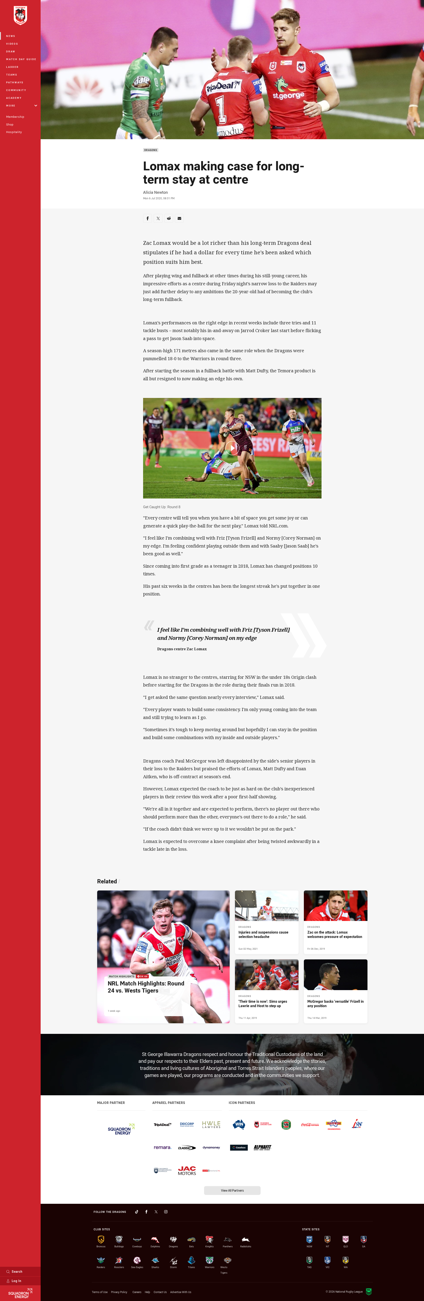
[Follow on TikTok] (136, 1212)
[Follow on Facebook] (146, 1212)
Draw (10, 51)
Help (147, 1292)
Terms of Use (100, 1292)
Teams (11, 74)
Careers (136, 1292)
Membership (15, 117)
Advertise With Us (180, 1292)
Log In (16, 1281)
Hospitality (14, 132)
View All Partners (232, 1190)
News (10, 36)
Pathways (15, 82)
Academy (14, 97)
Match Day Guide (21, 59)
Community (16, 90)
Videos (12, 43)
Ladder (12, 66)
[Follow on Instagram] (166, 1212)
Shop (9, 124)
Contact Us (160, 1292)
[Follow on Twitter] (156, 1212)
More (10, 105)
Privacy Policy (119, 1292)
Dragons (150, 150)
